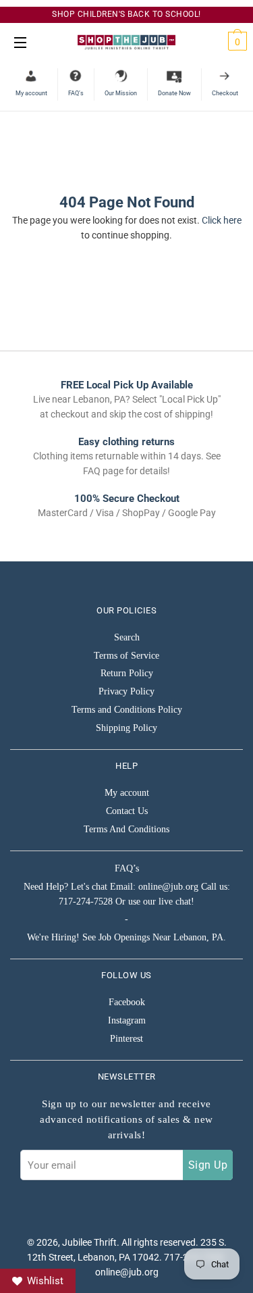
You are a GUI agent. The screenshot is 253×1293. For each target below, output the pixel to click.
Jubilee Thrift (89, 1242)
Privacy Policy (126, 691)
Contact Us (127, 811)
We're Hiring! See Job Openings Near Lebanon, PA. (126, 937)
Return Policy (127, 673)
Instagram (127, 1020)
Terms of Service (126, 656)
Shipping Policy (126, 728)
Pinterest (126, 1039)
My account (127, 793)
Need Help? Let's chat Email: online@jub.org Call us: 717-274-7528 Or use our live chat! (127, 894)
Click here (222, 220)
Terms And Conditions (126, 829)
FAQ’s (127, 868)
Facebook (127, 1002)
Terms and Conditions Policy (127, 710)
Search (127, 637)
